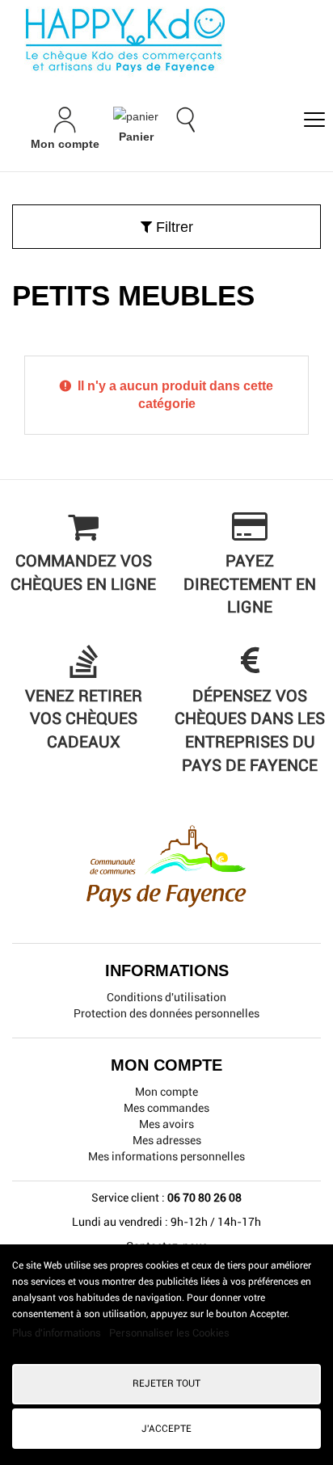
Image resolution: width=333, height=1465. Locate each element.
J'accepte (166, 1428)
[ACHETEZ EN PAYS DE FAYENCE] (166, 40)
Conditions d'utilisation (166, 997)
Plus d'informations (57, 1333)
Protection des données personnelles (166, 1013)
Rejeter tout (166, 1383)
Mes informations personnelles (166, 1156)
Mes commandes (166, 1107)
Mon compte (166, 1091)
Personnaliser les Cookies (169, 1333)
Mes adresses (167, 1140)
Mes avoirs (166, 1124)
